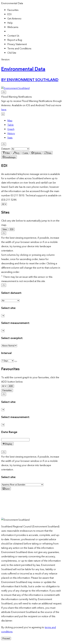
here (3, 110)
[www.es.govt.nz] (15, 88)
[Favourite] (16, 361)
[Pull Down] (3, 92)
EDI (11, 229)
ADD (11, 386)
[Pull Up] (3, 144)
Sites (4, 229)
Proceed (6, 638)
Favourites (7, 390)
